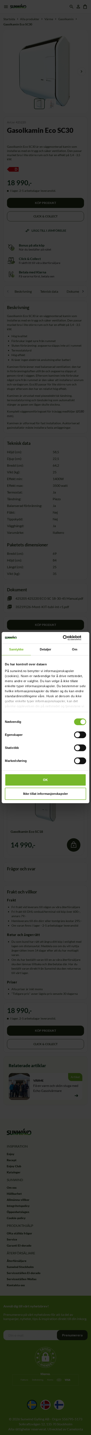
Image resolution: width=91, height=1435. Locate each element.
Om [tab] (74, 649)
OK (45, 780)
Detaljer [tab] (45, 649)
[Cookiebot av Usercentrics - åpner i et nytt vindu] (67, 638)
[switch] (80, 734)
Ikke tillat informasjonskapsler (45, 793)
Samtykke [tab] (16, 649)
